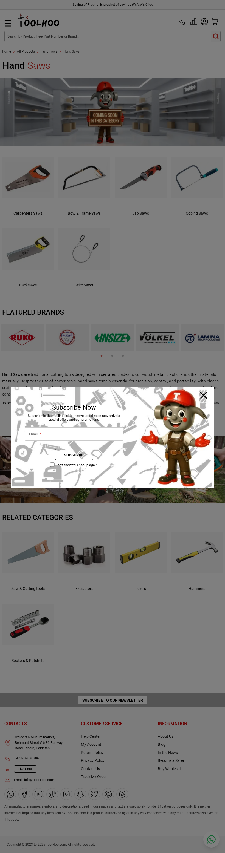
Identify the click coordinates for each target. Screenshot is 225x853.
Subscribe (74, 455)
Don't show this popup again (76, 465)
